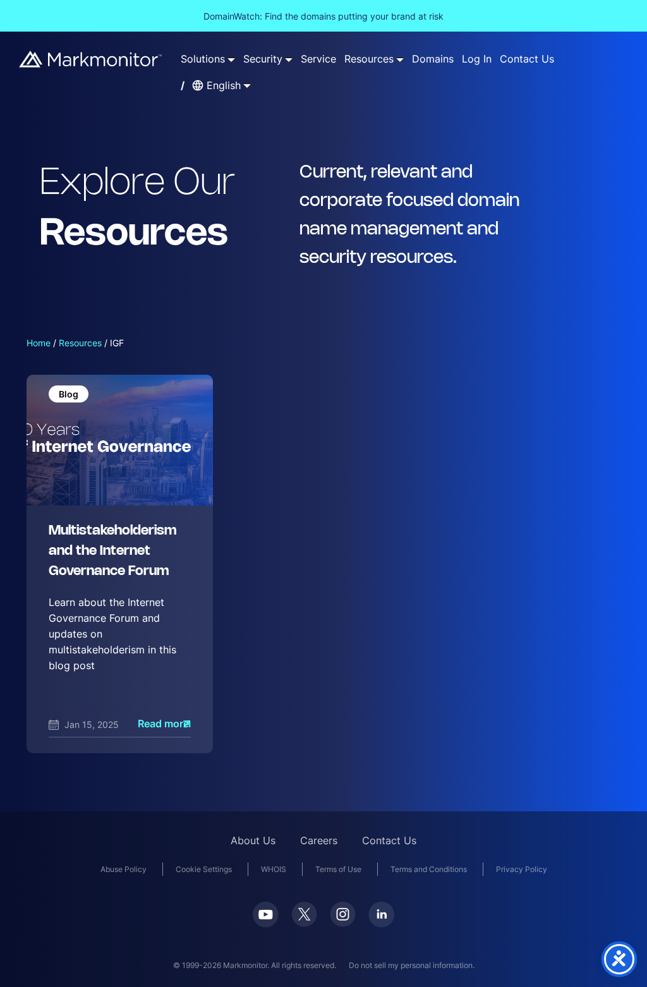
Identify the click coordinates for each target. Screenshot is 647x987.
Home (39, 342)
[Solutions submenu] (231, 59)
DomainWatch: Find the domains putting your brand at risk (323, 16)
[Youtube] (266, 915)
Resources (80, 342)
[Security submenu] (289, 59)
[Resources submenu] (400, 59)
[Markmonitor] (91, 59)
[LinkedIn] (381, 915)
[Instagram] (343, 914)
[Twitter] (304, 914)
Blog (68, 394)
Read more (163, 724)
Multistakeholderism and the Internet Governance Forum (112, 551)
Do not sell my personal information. (412, 965)
